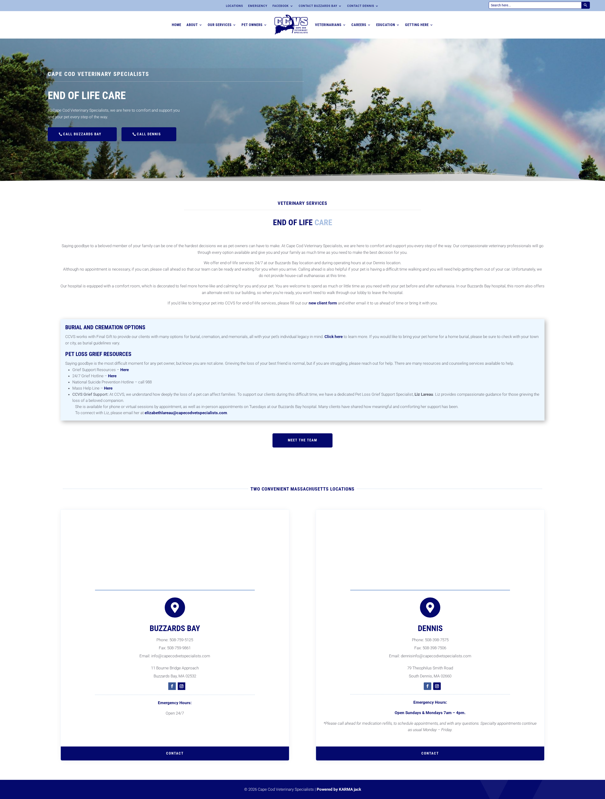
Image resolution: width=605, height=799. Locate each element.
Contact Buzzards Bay (318, 6)
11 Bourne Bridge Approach (175, 668)
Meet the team (302, 440)
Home (176, 25)
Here (124, 369)
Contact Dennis (360, 6)
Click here (333, 336)
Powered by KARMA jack (339, 789)
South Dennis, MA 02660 (430, 676)
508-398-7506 (434, 647)
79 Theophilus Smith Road (430, 668)
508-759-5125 (181, 639)
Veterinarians (328, 25)
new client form (323, 303)
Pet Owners (252, 25)
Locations (234, 6)
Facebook (280, 6)
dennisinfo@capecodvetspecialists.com (436, 656)
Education (385, 25)
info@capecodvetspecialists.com (180, 656)
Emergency (257, 6)
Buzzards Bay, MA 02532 (175, 676)
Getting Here (417, 25)
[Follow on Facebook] (172, 686)
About (192, 25)
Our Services (220, 25)
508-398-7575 (437, 639)
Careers (358, 25)
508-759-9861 (179, 647)
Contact (430, 753)
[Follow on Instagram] (181, 686)
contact (175, 753)
